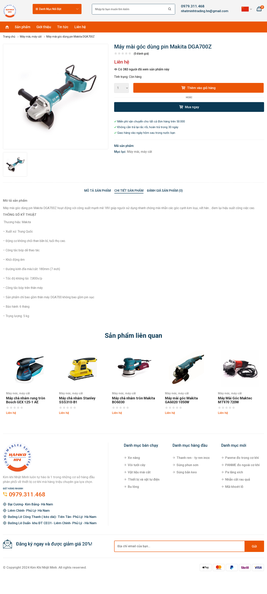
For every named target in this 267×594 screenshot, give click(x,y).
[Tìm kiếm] (170, 9)
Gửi (254, 546)
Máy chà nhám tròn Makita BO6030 (133, 400)
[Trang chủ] (10, 10)
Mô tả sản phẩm (97, 190)
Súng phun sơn (187, 465)
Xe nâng (134, 458)
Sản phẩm (22, 27)
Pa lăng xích (234, 472)
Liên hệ (80, 27)
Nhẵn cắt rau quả (237, 479)
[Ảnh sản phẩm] (55, 96)
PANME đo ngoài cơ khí (242, 465)
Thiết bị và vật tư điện (143, 479)
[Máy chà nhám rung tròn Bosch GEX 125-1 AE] (27, 367)
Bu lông (133, 487)
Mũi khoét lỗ (234, 487)
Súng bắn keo (187, 472)
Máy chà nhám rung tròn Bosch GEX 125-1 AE (25, 400)
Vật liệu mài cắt (139, 472)
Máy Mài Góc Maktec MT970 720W (235, 400)
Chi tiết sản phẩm (128, 190)
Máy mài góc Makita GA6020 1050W (181, 400)
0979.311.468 (192, 6)
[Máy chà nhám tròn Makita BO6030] (133, 367)
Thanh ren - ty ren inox (193, 458)
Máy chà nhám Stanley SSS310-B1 (77, 400)
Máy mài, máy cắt (139, 152)
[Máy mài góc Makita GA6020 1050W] (186, 367)
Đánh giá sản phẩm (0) (165, 190)
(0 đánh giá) (141, 53)
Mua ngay (191, 107)
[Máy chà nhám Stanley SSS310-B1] (80, 367)
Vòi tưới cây (136, 465)
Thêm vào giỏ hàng (201, 88)
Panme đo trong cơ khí (242, 458)
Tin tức (62, 27)
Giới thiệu (43, 27)
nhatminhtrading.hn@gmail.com (200, 11)
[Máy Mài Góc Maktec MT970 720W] (239, 367)
